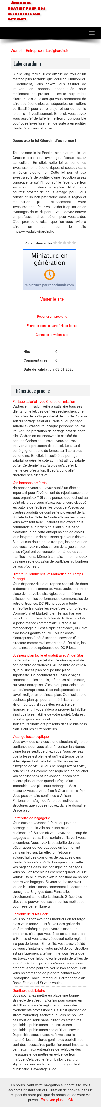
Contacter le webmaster (52, 334)
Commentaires (36, 360)
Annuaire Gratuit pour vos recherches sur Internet (26, 11)
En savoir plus (52, 1099)
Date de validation (39, 369)
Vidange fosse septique (31, 736)
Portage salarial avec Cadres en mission (44, 401)
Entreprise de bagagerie (31, 817)
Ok (70, 1099)
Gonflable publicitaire (29, 990)
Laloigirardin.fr (57, 50)
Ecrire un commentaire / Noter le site (52, 325)
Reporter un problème (52, 316)
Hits (27, 351)
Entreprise (34, 50)
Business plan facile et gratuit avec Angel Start (48, 655)
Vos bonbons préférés (30, 482)
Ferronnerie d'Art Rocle (31, 913)
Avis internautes (39, 243)
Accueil (16, 50)
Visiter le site (52, 299)
